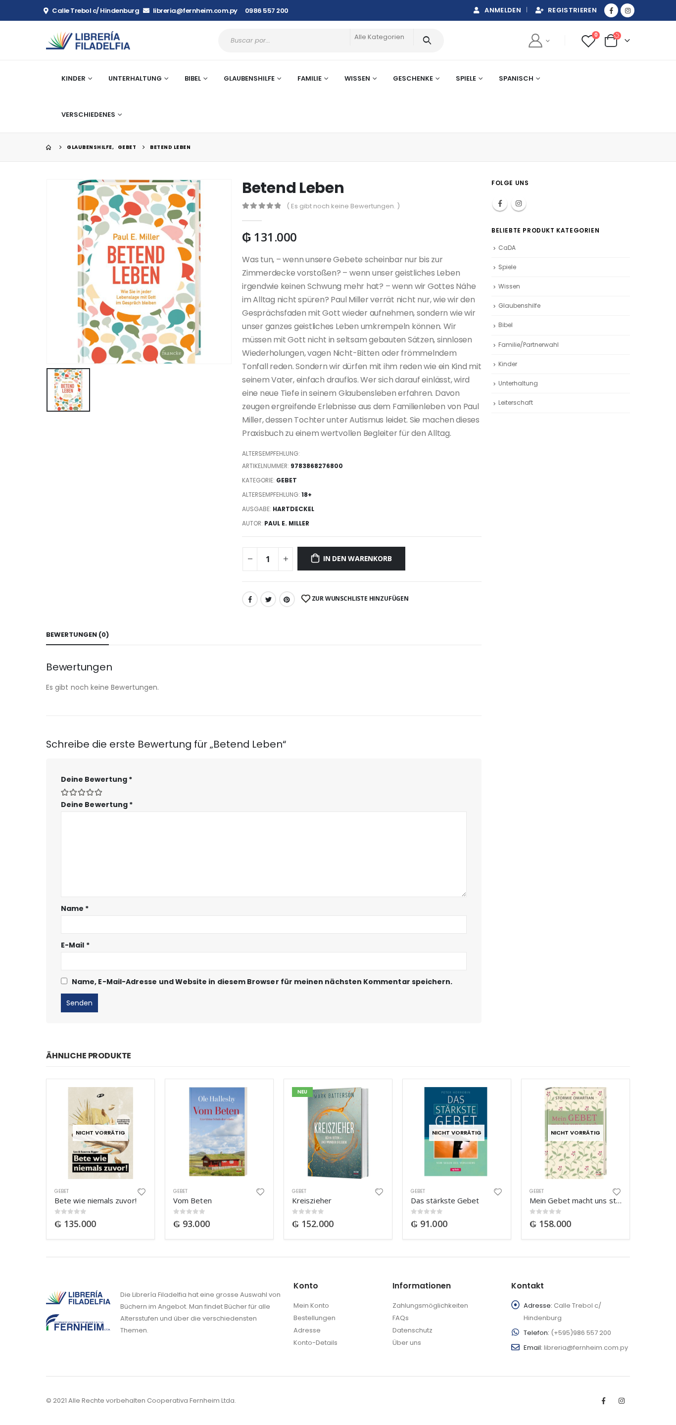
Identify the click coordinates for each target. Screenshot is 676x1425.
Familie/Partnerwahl (528, 344)
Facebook (250, 599)
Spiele (466, 78)
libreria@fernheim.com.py (586, 1347)
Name (75, 908)
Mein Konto (311, 1305)
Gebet (286, 480)
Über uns (406, 1342)
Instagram (518, 203)
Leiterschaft (515, 402)
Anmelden (502, 10)
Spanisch (516, 78)
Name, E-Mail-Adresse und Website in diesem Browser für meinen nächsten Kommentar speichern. (262, 982)
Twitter (268, 599)
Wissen (509, 286)
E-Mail (75, 945)
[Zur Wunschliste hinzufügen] (141, 1191)
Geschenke (413, 78)
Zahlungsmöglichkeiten (430, 1305)
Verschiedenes (88, 114)
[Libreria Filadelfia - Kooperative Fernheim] (88, 40)
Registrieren (572, 10)
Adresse (307, 1330)
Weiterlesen (130, 1103)
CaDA (507, 247)
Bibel (505, 325)
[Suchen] (429, 40)
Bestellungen (314, 1318)
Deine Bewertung (96, 779)
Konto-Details (315, 1342)
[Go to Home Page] (49, 147)
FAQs (400, 1318)
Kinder (507, 364)
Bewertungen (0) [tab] (77, 634)
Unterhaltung (518, 383)
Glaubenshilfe (249, 78)
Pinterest (287, 599)
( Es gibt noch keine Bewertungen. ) (343, 206)
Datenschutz (412, 1330)
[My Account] (538, 40)
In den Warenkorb (357, 558)
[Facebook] (611, 10)
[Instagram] (627, 10)
